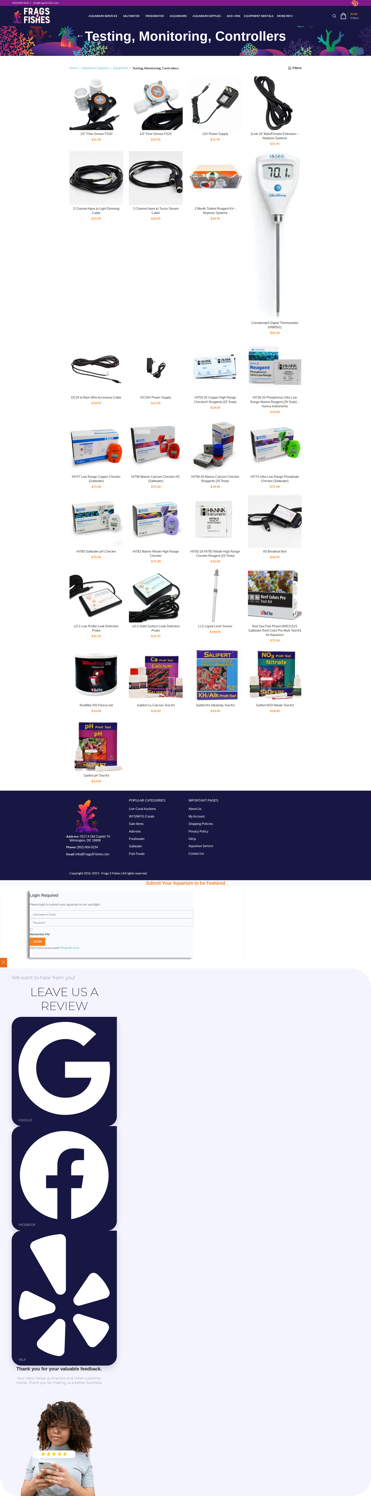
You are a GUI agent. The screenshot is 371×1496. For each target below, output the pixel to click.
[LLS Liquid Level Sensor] (215, 595)
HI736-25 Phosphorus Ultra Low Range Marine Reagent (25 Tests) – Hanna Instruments (274, 402)
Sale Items (136, 823)
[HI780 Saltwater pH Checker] (96, 521)
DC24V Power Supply (155, 397)
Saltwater (135, 846)
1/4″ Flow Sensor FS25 (156, 134)
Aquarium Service (201, 846)
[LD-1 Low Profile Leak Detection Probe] (96, 595)
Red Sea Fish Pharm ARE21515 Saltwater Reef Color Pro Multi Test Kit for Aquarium (274, 631)
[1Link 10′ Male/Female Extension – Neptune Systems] (275, 103)
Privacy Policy (198, 831)
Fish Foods (137, 853)
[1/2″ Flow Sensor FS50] (96, 103)
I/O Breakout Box (274, 551)
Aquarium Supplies (95, 68)
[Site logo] (31, 15)
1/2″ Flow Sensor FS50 (96, 134)
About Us (195, 808)
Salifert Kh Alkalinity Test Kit (215, 705)
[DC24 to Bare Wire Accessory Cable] (96, 367)
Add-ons (135, 831)
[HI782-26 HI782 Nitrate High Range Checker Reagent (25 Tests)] (215, 521)
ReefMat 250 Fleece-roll (96, 705)
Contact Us (196, 853)
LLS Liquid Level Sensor (215, 626)
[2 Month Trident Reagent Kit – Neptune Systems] (215, 178)
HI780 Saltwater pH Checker (96, 551)
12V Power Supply (215, 134)
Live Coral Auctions (142, 808)
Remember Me (40, 934)
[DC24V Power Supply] (156, 367)
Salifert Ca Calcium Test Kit (156, 705)
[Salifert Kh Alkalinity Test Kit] (215, 675)
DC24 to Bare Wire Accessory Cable (96, 397)
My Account (196, 816)
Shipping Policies (201, 823)
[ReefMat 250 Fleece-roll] (96, 675)
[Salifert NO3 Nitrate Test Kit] (275, 675)
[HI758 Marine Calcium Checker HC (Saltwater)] (156, 446)
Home (74, 68)
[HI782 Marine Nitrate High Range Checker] (156, 521)
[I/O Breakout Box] (275, 521)
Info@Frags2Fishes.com (92, 854)
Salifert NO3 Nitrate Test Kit (275, 705)
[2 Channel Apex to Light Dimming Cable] (96, 178)
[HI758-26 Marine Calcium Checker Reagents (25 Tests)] (215, 446)
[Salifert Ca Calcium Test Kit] (156, 675)
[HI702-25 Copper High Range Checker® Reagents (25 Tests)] (215, 367)
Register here (70, 948)
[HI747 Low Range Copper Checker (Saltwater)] (96, 446)
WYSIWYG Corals (141, 816)
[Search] (334, 16)
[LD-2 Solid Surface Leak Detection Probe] (156, 595)
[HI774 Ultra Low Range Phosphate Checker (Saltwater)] (275, 446)
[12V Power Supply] (215, 103)
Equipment (120, 68)
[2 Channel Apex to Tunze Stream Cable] (156, 178)
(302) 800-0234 (87, 847)
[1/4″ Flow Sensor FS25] (156, 103)
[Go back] (80, 36)
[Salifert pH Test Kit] (96, 745)
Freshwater (137, 838)
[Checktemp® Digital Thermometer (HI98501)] (275, 235)
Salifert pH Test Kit (96, 775)
